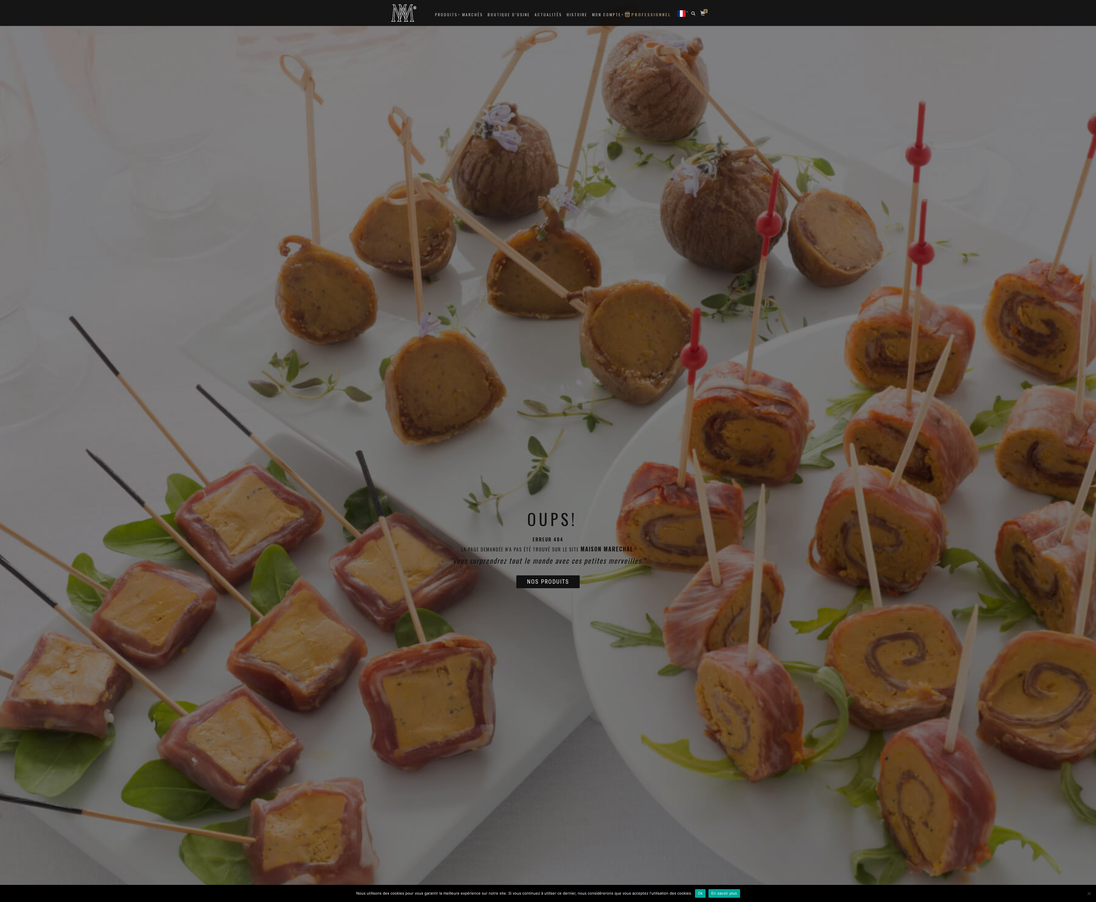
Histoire (577, 14)
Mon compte (606, 14)
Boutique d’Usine (508, 14)
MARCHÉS (472, 14)
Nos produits (548, 581)
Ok (700, 893)
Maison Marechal (607, 549)
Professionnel (651, 14)
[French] (681, 13)
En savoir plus (724, 893)
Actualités (548, 14)
